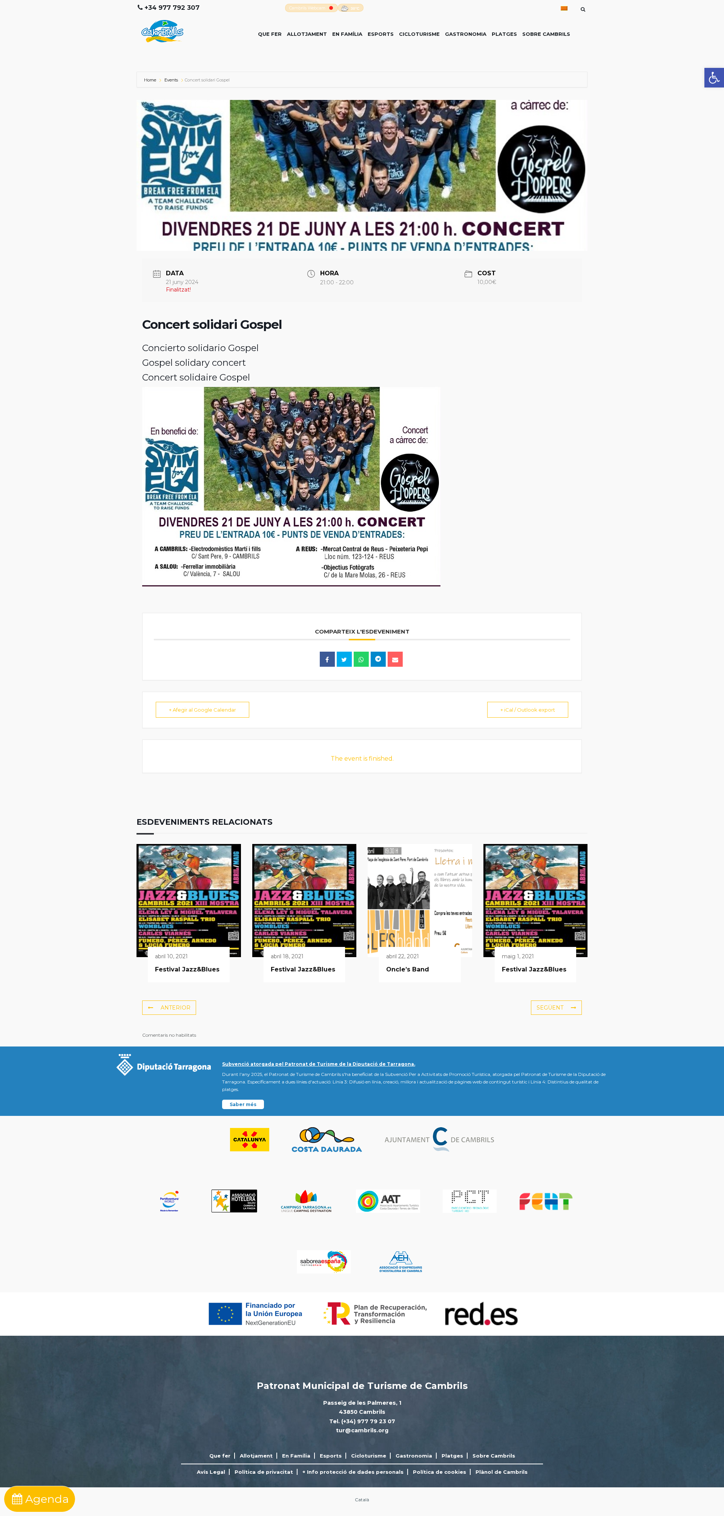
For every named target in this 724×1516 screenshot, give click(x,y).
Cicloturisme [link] (419, 34)
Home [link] (150, 80)
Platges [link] (504, 34)
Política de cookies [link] (439, 1472)
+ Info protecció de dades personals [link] (352, 1472)
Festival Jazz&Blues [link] (187, 969)
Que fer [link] (270, 34)
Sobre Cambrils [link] (546, 34)
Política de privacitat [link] (264, 1472)
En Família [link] (347, 34)
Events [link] (171, 80)
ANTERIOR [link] (175, 1007)
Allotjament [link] (307, 34)
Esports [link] (381, 34)
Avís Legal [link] (211, 1472)
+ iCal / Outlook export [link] (527, 710)
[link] (714, 77)
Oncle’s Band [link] (407, 969)
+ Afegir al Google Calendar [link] (202, 710)
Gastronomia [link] (465, 34)
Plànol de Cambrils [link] (502, 1472)
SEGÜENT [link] (550, 1007)
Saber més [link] (243, 1104)
